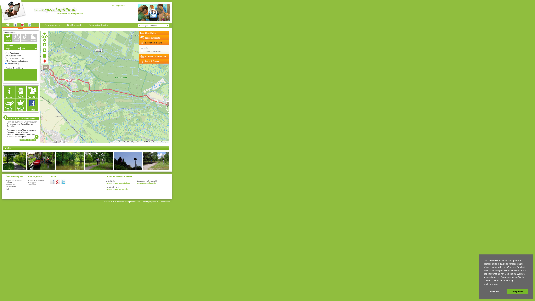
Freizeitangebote (152, 37)
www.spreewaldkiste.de (146, 183)
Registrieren (120, 5)
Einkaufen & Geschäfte (155, 56)
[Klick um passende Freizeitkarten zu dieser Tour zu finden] (20, 110)
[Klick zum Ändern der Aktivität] (8, 41)
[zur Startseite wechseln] (9, 26)
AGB (7, 189)
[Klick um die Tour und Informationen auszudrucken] (20, 98)
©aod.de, (118, 142)
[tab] (154, 33)
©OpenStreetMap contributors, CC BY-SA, (136, 142)
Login (113, 5)
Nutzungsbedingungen (160, 142)
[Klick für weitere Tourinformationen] (9, 98)
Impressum (10, 185)
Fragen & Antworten (13, 180)
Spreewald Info (134, 202)
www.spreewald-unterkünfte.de (118, 183)
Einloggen (32, 183)
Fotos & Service (152, 61)
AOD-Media (119, 202)
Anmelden (32, 185)
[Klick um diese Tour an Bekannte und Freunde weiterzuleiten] (32, 98)
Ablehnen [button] (494, 291)
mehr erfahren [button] (491, 284)
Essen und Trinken (153, 42)
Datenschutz (11, 187)
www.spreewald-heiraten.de (117, 189)
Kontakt (9, 183)
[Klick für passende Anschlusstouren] (9, 110)
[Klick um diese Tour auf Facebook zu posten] (32, 110)
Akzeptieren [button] (517, 291)
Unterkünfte (150, 32)
